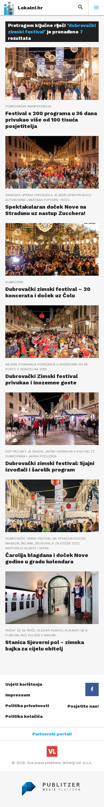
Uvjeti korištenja (23, 684)
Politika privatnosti (27, 705)
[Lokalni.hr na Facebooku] (92, 689)
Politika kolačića (24, 716)
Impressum (17, 694)
